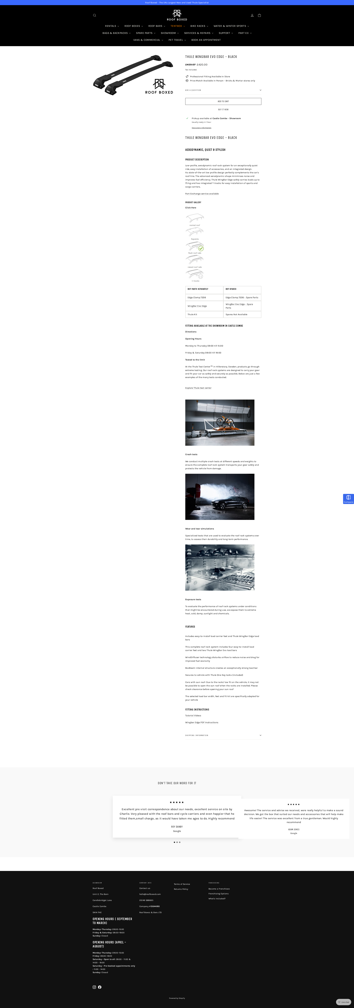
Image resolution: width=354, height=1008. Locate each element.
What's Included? (217, 898)
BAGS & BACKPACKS (115, 33)
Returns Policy (181, 889)
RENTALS (111, 25)
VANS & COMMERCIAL (147, 39)
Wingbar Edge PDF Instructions (201, 722)
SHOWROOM (169, 33)
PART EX (243, 33)
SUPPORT (225, 33)
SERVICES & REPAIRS (197, 33)
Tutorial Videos (193, 715)
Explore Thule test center (198, 388)
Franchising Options (219, 893)
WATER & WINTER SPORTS (230, 25)
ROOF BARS (155, 25)
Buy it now (223, 109)
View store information (201, 128)
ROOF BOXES (132, 25)
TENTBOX (177, 25)
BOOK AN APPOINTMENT (206, 39)
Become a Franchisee (219, 889)
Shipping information (196, 735)
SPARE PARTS (144, 33)
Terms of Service (182, 884)
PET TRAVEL (176, 39)
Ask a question (193, 90)
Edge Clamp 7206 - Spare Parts (242, 297)
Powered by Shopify (177, 998)
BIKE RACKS (198, 25)
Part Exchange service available (202, 193)
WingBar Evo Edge (197, 306)
